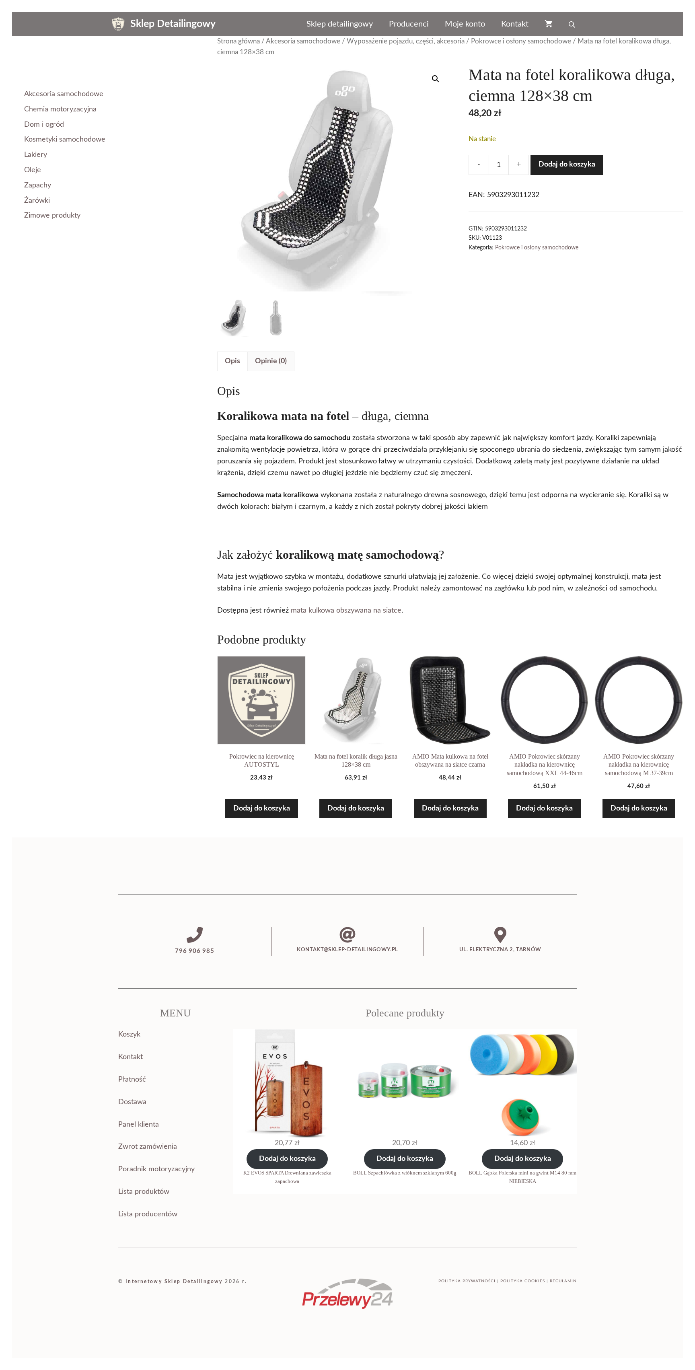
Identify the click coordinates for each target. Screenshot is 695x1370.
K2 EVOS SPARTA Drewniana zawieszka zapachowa (287, 1177)
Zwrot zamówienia (147, 1146)
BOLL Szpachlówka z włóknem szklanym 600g (404, 1173)
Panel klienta (138, 1124)
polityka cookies (522, 1281)
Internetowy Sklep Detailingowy (174, 1281)
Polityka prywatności (467, 1281)
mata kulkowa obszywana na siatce (346, 610)
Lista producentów (147, 1214)
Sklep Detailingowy (173, 24)
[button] (435, 79)
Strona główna (238, 41)
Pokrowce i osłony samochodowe (521, 41)
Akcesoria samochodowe (303, 41)
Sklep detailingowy (339, 24)
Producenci (409, 24)
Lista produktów (143, 1191)
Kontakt (514, 24)
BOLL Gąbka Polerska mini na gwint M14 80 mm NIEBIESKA (522, 1177)
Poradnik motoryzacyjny (156, 1169)
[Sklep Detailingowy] (118, 24)
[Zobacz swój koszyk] (549, 24)
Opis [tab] (232, 361)
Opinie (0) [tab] (271, 361)
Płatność (132, 1079)
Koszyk (129, 1034)
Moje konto (465, 24)
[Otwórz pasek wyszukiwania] (573, 24)
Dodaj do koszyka (567, 164)
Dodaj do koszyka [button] (261, 808)
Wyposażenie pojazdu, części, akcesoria (406, 41)
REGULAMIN (563, 1281)
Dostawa (132, 1102)
